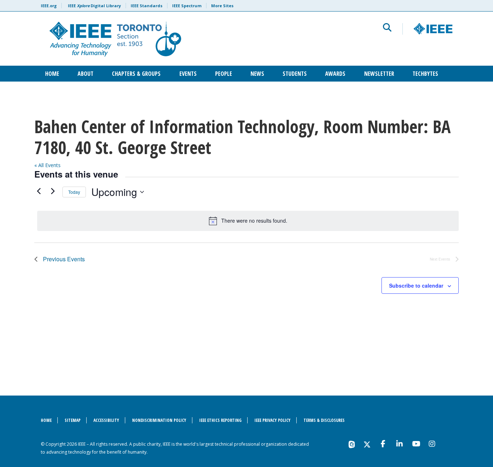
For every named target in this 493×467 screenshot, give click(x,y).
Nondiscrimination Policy (159, 420)
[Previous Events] (38, 191)
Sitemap (72, 420)
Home (52, 74)
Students (295, 74)
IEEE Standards (146, 5)
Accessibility (106, 420)
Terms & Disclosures (324, 420)
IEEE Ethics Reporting (220, 420)
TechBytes (425, 74)
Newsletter (379, 74)
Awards (335, 74)
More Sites (222, 5)
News (257, 74)
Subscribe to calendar (416, 285)
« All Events (47, 165)
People (223, 74)
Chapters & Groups (136, 74)
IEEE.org (49, 5)
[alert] (248, 221)
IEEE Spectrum (186, 5)
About (85, 74)
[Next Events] (52, 191)
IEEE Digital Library (94, 5)
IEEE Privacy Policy (272, 420)
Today (74, 192)
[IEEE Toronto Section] (158, 39)
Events (188, 74)
